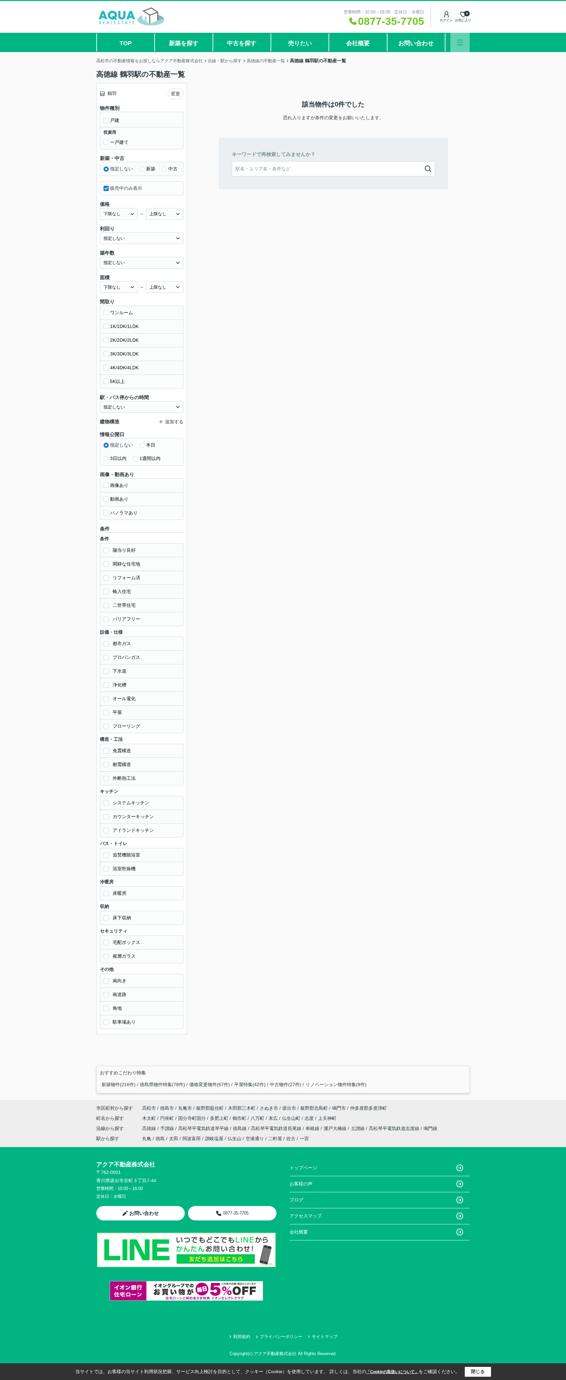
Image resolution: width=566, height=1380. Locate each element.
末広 (274, 1118)
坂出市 (289, 1108)
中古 (173, 168)
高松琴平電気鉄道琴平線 (204, 1128)
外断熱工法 (124, 778)
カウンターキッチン (133, 816)
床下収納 (122, 917)
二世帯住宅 (124, 605)
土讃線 (358, 1128)
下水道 (119, 671)
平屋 (117, 712)
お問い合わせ (416, 43)
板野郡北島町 (314, 1108)
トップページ (303, 1167)
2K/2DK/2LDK (124, 340)
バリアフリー (126, 619)
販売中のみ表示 (126, 188)
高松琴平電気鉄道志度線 (395, 1128)
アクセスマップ (306, 1215)
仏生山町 (292, 1118)
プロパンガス (126, 657)
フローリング (126, 726)
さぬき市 (269, 1108)
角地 (117, 1008)
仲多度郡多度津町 (368, 1108)
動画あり (119, 499)
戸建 (114, 120)
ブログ (296, 1199)
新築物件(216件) (119, 1084)
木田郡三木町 (241, 1108)
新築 (150, 168)
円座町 (167, 1118)
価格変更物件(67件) (209, 1084)
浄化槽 (119, 684)
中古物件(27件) (285, 1084)
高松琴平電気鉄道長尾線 (277, 1128)
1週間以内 (150, 458)
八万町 (258, 1118)
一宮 (304, 1138)
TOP (126, 43)
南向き (119, 980)
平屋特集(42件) (250, 1084)
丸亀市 (185, 1108)
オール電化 (124, 698)
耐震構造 (122, 764)
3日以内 (118, 458)
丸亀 (146, 1138)
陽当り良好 (124, 550)
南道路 (119, 994)
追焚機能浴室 (126, 854)
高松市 (149, 1108)
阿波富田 (191, 1138)
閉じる (478, 1371)
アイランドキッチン (133, 830)
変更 (175, 93)
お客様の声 (301, 1183)
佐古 (290, 1138)
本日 (150, 445)
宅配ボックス (126, 942)
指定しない (121, 168)
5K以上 (117, 381)
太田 (173, 1138)
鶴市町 (240, 1118)
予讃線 (167, 1128)
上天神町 (327, 1118)
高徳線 (149, 1128)
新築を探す (183, 43)
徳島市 (167, 1108)
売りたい (300, 43)
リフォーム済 (126, 577)
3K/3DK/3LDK (124, 353)
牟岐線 (313, 1128)
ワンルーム (121, 312)
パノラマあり (124, 512)
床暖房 (119, 893)
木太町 (149, 1118)
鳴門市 (339, 1108)
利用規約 (241, 1336)
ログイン (446, 20)
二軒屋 (275, 1138)
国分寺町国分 (192, 1118)
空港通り (255, 1138)
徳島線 (240, 1128)
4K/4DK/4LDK (124, 367)
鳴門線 (430, 1128)
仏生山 (234, 1138)
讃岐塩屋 (214, 1138)
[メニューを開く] (460, 42)
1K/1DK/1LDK (124, 326)
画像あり (119, 485)
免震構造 (122, 750)
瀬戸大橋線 (336, 1128)
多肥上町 (220, 1118)
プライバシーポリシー (281, 1336)
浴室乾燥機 (124, 868)
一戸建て (119, 142)
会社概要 (358, 43)
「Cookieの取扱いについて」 (392, 1372)
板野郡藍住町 (210, 1108)
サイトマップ (324, 1336)
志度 (310, 1118)
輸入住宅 (122, 591)
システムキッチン (131, 802)
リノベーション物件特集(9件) (336, 1084)
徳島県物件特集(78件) (162, 1084)
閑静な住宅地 (126, 563)
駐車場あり (124, 1022)
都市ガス (122, 643)
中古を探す (241, 43)
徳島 (160, 1138)
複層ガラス (124, 956)
